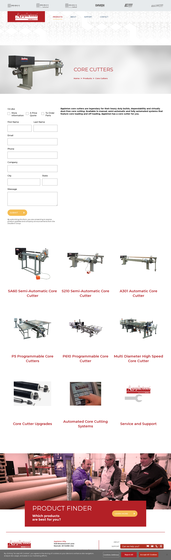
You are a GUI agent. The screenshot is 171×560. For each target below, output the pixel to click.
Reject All (129, 555)
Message (12, 189)
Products (57, 17)
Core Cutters (101, 78)
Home (77, 78)
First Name (13, 122)
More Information (18, 114)
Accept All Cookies (148, 555)
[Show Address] (161, 546)
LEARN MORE (121, 513)
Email (10, 135)
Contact (104, 17)
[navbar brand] (26, 16)
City (9, 176)
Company (13, 162)
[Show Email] (152, 546)
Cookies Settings (111, 555)
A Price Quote (33, 114)
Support (88, 17)
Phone (11, 149)
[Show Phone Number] (156, 546)
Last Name (39, 122)
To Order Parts (49, 114)
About (73, 17)
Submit (14, 212)
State (45, 176)
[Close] (167, 554)
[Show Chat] (147, 546)
